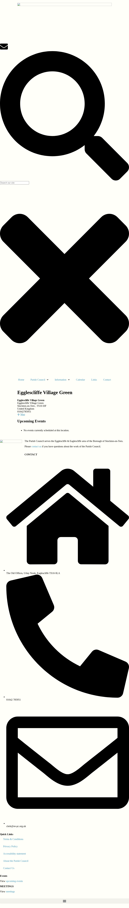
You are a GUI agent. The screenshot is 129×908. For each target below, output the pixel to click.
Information (60, 379)
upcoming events (14, 881)
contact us (36, 446)
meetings (10, 891)
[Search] (64, 179)
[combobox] (14, 182)
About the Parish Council (15, 861)
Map (21, 414)
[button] (64, 901)
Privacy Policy (10, 846)
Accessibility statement (14, 853)
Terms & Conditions (13, 839)
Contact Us (8, 868)
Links (94, 379)
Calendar (80, 379)
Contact (107, 379)
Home (21, 379)
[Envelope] (4, 46)
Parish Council (38, 379)
